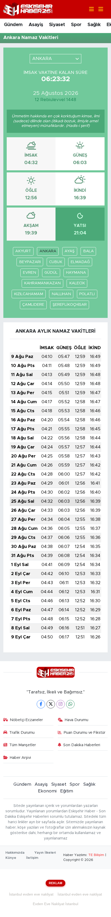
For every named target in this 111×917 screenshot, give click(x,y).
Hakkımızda (15, 852)
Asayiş (36, 24)
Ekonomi (47, 791)
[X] (50, 704)
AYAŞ (70, 251)
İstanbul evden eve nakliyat (31, 894)
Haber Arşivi (20, 758)
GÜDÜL (51, 272)
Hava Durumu (76, 720)
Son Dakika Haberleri (81, 745)
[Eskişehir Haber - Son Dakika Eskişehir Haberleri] (27, 9)
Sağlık (94, 24)
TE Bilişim (96, 855)
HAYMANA (76, 272)
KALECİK (77, 283)
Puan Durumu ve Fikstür (84, 733)
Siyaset (57, 24)
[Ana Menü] (98, 9)
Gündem (13, 24)
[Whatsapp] (70, 704)
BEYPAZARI (30, 262)
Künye (10, 858)
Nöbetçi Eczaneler (26, 720)
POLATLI (87, 294)
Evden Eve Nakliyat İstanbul (55, 904)
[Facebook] (41, 704)
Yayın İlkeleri (45, 852)
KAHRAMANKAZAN (42, 283)
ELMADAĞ (80, 262)
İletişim (32, 858)
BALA (88, 251)
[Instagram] (60, 704)
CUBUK (55, 262)
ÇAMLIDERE (33, 305)
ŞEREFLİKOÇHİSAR (70, 305)
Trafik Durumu (22, 733)
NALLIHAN (61, 294)
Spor (76, 24)
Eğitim (66, 791)
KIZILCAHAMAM (28, 294)
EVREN (29, 272)
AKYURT (23, 251)
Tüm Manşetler (22, 745)
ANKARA (47, 251)
